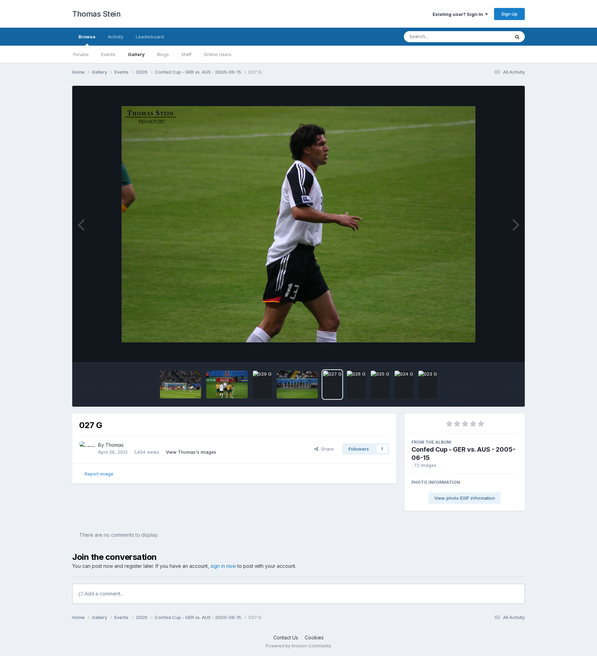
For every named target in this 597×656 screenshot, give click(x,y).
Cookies (314, 637)
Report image (99, 474)
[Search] (517, 36)
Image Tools (496, 350)
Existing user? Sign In (459, 14)
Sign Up (509, 14)
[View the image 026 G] (356, 384)
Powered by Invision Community (298, 645)
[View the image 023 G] (427, 384)
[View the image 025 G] (380, 384)
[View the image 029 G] (262, 384)
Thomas (114, 445)
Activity (115, 36)
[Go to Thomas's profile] (86, 448)
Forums (81, 54)
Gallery (136, 54)
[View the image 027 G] (332, 384)
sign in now (223, 566)
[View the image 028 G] (297, 384)
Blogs (163, 54)
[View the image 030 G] (226, 384)
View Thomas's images (191, 452)
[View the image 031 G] (180, 384)
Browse (86, 36)
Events (108, 54)
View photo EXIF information (464, 498)
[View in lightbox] (298, 224)
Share (326, 449)
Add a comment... (103, 594)
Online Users (217, 54)
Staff (186, 54)
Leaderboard (150, 36)
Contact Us (285, 637)
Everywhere (488, 36)
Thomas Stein (96, 13)
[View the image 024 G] (404, 384)
